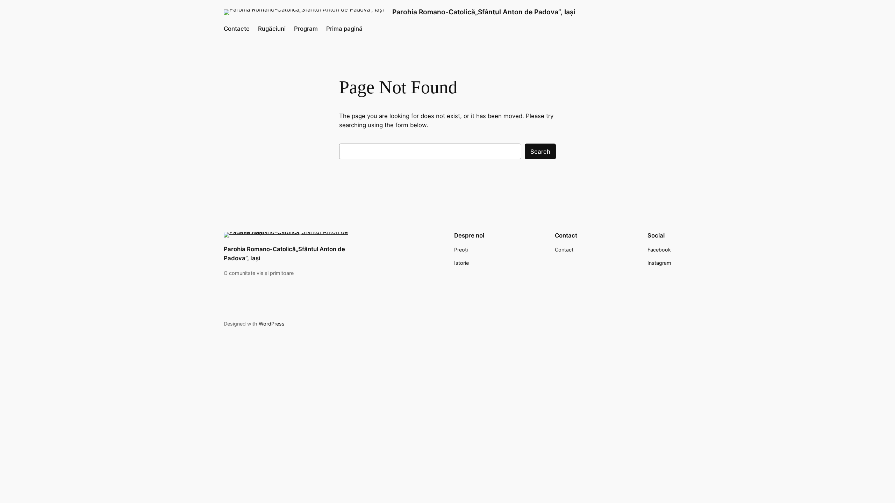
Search (540, 151)
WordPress (272, 324)
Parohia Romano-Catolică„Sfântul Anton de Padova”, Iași (483, 12)
